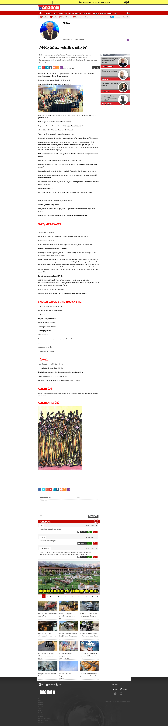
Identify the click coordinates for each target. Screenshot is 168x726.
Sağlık (40, 708)
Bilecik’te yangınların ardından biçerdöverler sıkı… (97, 2)
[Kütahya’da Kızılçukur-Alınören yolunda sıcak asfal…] (47, 650)
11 (78, 596)
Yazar (39, 724)
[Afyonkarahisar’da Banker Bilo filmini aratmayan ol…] (68, 630)
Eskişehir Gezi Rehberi (44, 718)
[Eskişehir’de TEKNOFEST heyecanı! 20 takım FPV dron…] (89, 650)
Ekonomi (40, 704)
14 (92, 596)
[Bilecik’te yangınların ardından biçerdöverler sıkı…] (68, 610)
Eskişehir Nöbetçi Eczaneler (102, 13)
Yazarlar (54, 17)
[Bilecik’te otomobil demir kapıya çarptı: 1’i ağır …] (89, 610)
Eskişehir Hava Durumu (73, 13)
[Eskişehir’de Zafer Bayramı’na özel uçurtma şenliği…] (68, 670)
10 (73, 596)
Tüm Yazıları (67, 39)
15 (96, 596)
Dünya (40, 712)
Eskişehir (48, 13)
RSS (60, 684)
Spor (54, 13)
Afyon (115, 13)
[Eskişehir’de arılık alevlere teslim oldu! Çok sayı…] (47, 670)
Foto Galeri (45, 17)
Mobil (42, 684)
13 (87, 596)
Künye (117, 689)
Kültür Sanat (41, 710)
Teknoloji (40, 714)
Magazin (40, 702)
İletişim (87, 17)
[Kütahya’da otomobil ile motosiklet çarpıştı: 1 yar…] (89, 630)
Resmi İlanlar (87, 13)
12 (82, 596)
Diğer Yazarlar (79, 39)
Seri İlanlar (78, 17)
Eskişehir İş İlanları (66, 17)
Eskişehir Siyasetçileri (44, 720)
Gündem (60, 13)
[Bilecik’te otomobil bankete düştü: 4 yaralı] (47, 610)
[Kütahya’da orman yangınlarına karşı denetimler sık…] (68, 650)
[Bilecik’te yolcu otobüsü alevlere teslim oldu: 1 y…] (47, 630)
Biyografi (40, 716)
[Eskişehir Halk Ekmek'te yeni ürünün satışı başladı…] (89, 670)
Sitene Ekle (51, 684)
